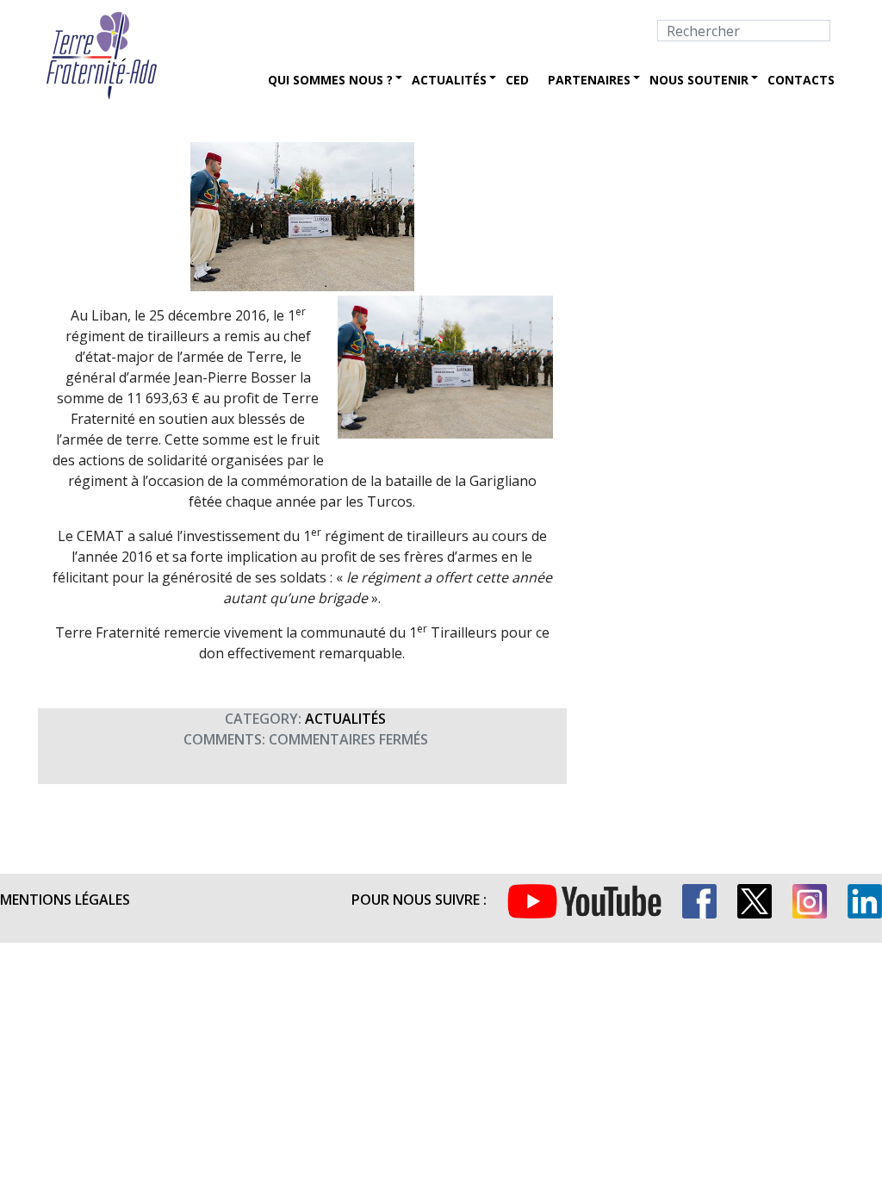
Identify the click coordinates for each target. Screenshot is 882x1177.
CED (517, 80)
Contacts (801, 80)
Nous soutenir (698, 80)
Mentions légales (65, 899)
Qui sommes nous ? (330, 80)
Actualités (449, 80)
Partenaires (589, 80)
